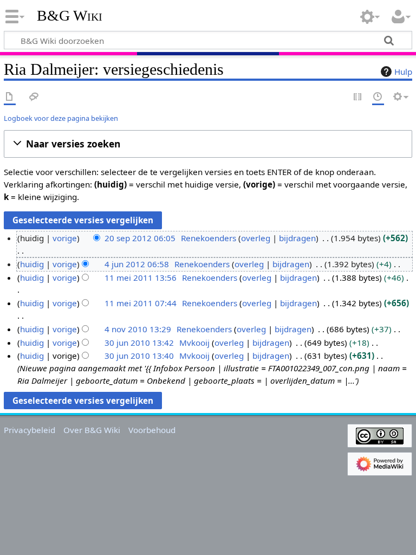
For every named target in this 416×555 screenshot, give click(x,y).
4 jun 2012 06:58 (137, 264)
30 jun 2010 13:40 (139, 355)
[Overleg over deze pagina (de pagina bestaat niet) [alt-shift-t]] (34, 97)
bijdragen (297, 238)
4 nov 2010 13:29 (138, 329)
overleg (255, 238)
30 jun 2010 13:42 (139, 342)
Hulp (403, 71)
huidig (32, 264)
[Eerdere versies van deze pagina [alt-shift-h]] (378, 97)
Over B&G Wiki (91, 429)
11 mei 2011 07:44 (141, 303)
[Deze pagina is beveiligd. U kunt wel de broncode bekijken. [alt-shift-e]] (358, 97)
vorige (65, 238)
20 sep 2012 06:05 (140, 238)
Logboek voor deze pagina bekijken (61, 118)
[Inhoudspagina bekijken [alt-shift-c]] (10, 97)
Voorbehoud (152, 429)
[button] (208, 144)
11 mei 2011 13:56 (141, 277)
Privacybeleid (29, 429)
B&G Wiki (69, 15)
